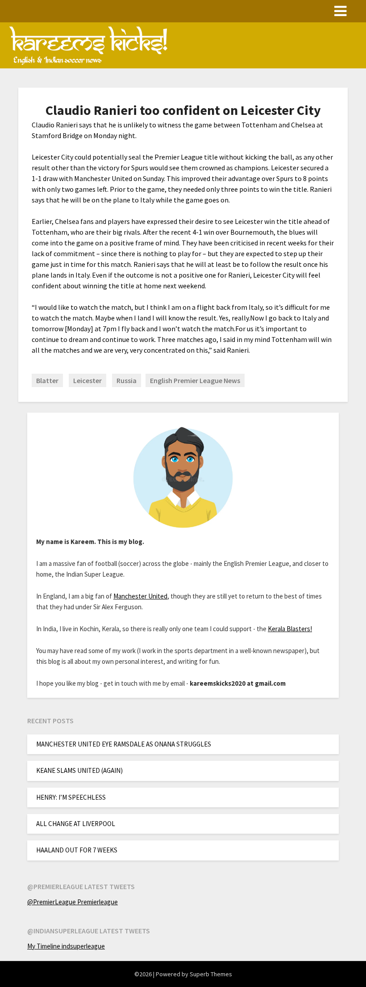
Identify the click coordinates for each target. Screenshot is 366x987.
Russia (126, 380)
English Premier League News (195, 380)
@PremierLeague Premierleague (72, 902)
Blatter (47, 380)
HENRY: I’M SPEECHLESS (71, 797)
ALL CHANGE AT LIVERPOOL (75, 823)
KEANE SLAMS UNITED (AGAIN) (79, 770)
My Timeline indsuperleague (66, 946)
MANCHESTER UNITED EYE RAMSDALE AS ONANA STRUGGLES (123, 744)
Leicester (87, 380)
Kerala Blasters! (290, 628)
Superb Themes (211, 974)
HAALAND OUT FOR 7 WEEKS (76, 850)
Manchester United (140, 596)
